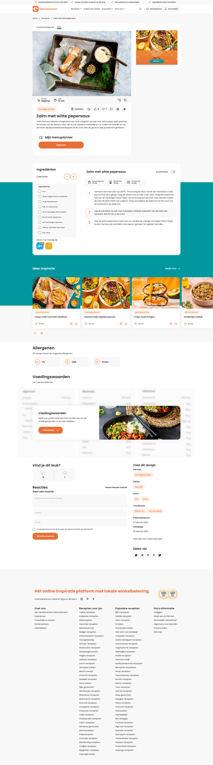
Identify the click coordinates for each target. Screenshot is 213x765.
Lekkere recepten (88, 659)
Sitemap (158, 632)
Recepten (75, 9)
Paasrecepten (86, 734)
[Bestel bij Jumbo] (48, 245)
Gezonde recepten (88, 624)
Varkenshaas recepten (126, 738)
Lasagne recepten (124, 699)
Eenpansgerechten (88, 651)
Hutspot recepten (124, 742)
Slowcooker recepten (89, 647)
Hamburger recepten (89, 691)
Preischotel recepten (125, 746)
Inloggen (158, 612)
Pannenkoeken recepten (91, 635)
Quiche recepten (123, 691)
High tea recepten (124, 726)
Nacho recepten (123, 683)
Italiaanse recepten (88, 616)
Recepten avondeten (125, 667)
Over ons (119, 9)
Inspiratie (106, 9)
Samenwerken (42, 624)
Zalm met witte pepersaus (64, 18)
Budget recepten (87, 632)
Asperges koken (87, 754)
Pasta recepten (123, 702)
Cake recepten (86, 714)
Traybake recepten (124, 635)
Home (35, 18)
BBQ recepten (122, 612)
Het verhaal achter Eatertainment (51, 612)
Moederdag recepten (89, 742)
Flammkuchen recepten (127, 675)
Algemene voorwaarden (165, 624)
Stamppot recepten (125, 734)
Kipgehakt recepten (89, 750)
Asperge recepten (124, 750)
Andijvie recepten (87, 746)
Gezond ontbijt (122, 659)
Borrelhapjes (121, 718)
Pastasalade (121, 714)
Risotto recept (86, 671)
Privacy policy (160, 628)
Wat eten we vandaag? (126, 632)
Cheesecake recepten (90, 718)
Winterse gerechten (89, 726)
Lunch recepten (87, 663)
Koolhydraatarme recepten (128, 663)
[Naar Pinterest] (87, 599)
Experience (40, 616)
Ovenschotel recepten (126, 643)
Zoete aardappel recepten (128, 639)
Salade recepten (123, 616)
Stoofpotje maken (124, 628)
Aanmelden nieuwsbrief (165, 620)
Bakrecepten (85, 620)
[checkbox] (173, 171)
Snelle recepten (123, 655)
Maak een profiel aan (164, 616)
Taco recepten (122, 687)
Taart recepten (86, 722)
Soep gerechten (123, 695)
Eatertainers (41, 628)
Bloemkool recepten (89, 695)
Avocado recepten (88, 738)
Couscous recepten (88, 710)
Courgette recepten (89, 706)
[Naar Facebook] (93, 599)
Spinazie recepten (124, 730)
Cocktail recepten (124, 722)
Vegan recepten (87, 655)
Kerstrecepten (86, 730)
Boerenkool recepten (89, 699)
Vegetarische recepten (126, 647)
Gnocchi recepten (88, 675)
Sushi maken (85, 683)
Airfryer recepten (87, 643)
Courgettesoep (86, 639)
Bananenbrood (86, 628)
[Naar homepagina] (45, 8)
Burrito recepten (123, 679)
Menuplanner (156, 9)
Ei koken (119, 624)
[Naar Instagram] (82, 599)
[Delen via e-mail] (124, 109)
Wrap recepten (123, 671)
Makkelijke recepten (125, 651)
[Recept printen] (118, 109)
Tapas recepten (87, 612)
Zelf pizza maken (87, 667)
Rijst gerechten (86, 687)
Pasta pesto (121, 710)
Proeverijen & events (45, 620)
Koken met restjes (92, 9)
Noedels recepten (88, 679)
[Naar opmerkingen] (111, 109)
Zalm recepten (122, 620)
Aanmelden (173, 9)
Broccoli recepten (88, 702)
